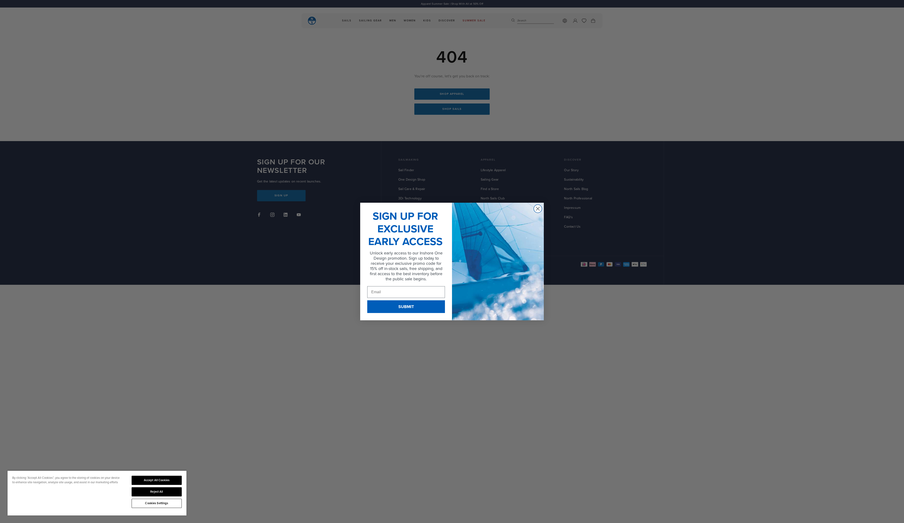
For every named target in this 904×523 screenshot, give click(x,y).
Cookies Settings (156, 503)
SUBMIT (406, 306)
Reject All (156, 492)
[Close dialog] (538, 209)
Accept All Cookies (157, 480)
